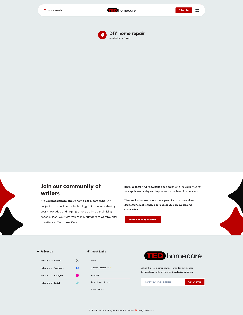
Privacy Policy (97, 289)
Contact (95, 275)
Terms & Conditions (100, 282)
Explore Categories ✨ (101, 267)
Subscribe (184, 10)
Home (93, 260)
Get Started (194, 282)
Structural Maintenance (110, 69)
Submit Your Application (143, 219)
